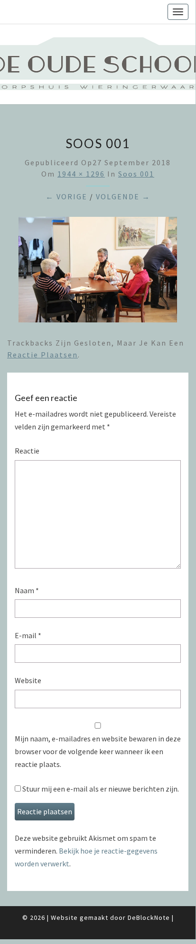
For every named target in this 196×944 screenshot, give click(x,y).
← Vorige (66, 196)
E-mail (28, 635)
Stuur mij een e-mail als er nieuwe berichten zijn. (100, 788)
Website (28, 680)
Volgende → (123, 196)
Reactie (27, 450)
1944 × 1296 (81, 173)
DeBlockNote (149, 917)
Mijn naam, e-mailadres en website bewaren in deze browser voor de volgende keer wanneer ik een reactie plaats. (98, 751)
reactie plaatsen (42, 354)
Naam (27, 590)
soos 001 (136, 173)
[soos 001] (98, 272)
